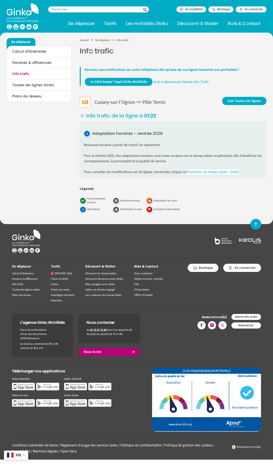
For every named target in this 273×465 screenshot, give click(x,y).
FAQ (136, 284)
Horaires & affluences (31, 63)
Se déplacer (21, 266)
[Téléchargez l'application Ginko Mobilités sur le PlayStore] (47, 386)
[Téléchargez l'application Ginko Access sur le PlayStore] (47, 402)
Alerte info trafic (246, 317)
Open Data (69, 451)
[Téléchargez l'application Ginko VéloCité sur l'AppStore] (75, 386)
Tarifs (55, 266)
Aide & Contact (146, 266)
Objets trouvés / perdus (148, 279)
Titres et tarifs (59, 279)
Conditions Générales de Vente (35, 445)
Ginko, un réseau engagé (100, 290)
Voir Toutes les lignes (244, 100)
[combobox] (98, 9)
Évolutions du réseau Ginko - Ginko (212, 171)
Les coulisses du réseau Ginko (103, 295)
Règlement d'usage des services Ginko (89, 445)
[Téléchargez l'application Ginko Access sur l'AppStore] (23, 402)
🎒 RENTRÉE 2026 (61, 273)
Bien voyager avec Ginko (100, 284)
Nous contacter (143, 273)
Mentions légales (45, 451)
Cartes (55, 284)
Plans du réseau (27, 96)
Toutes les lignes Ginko (33, 85)
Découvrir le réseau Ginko (100, 273)
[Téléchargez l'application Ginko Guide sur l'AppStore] (75, 402)
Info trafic (21, 74)
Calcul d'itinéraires (29, 51)
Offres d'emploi (143, 295)
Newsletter (246, 325)
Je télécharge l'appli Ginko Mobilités (118, 81)
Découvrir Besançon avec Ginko (104, 279)
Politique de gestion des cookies (188, 445)
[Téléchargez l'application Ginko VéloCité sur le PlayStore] (100, 386)
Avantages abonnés (63, 295)
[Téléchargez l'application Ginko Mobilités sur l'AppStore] (23, 386)
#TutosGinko (141, 290)
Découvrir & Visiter (100, 266)
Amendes (56, 300)
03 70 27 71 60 (98, 330)
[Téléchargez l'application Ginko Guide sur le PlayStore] (100, 402)
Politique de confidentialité (140, 445)
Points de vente (60, 290)
